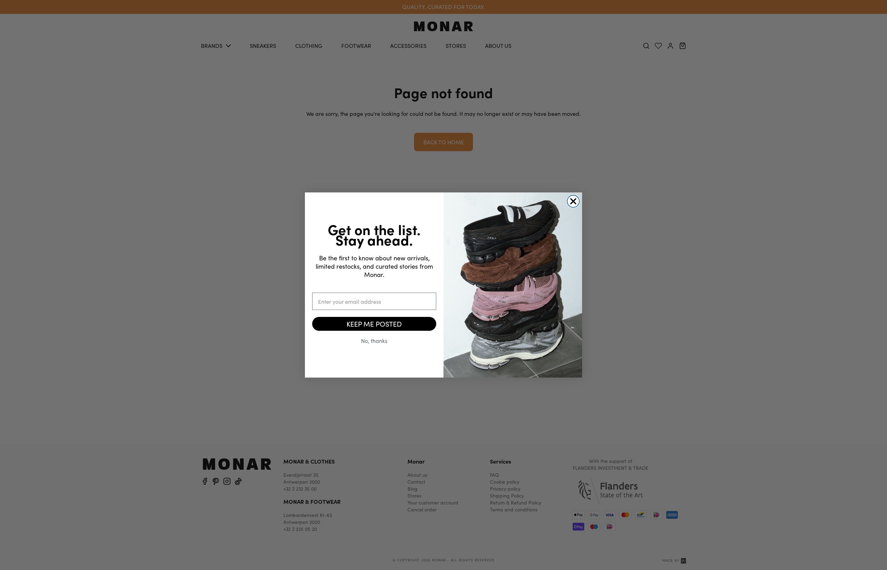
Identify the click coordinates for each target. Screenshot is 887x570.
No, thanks (374, 340)
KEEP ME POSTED (374, 323)
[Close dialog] (573, 201)
